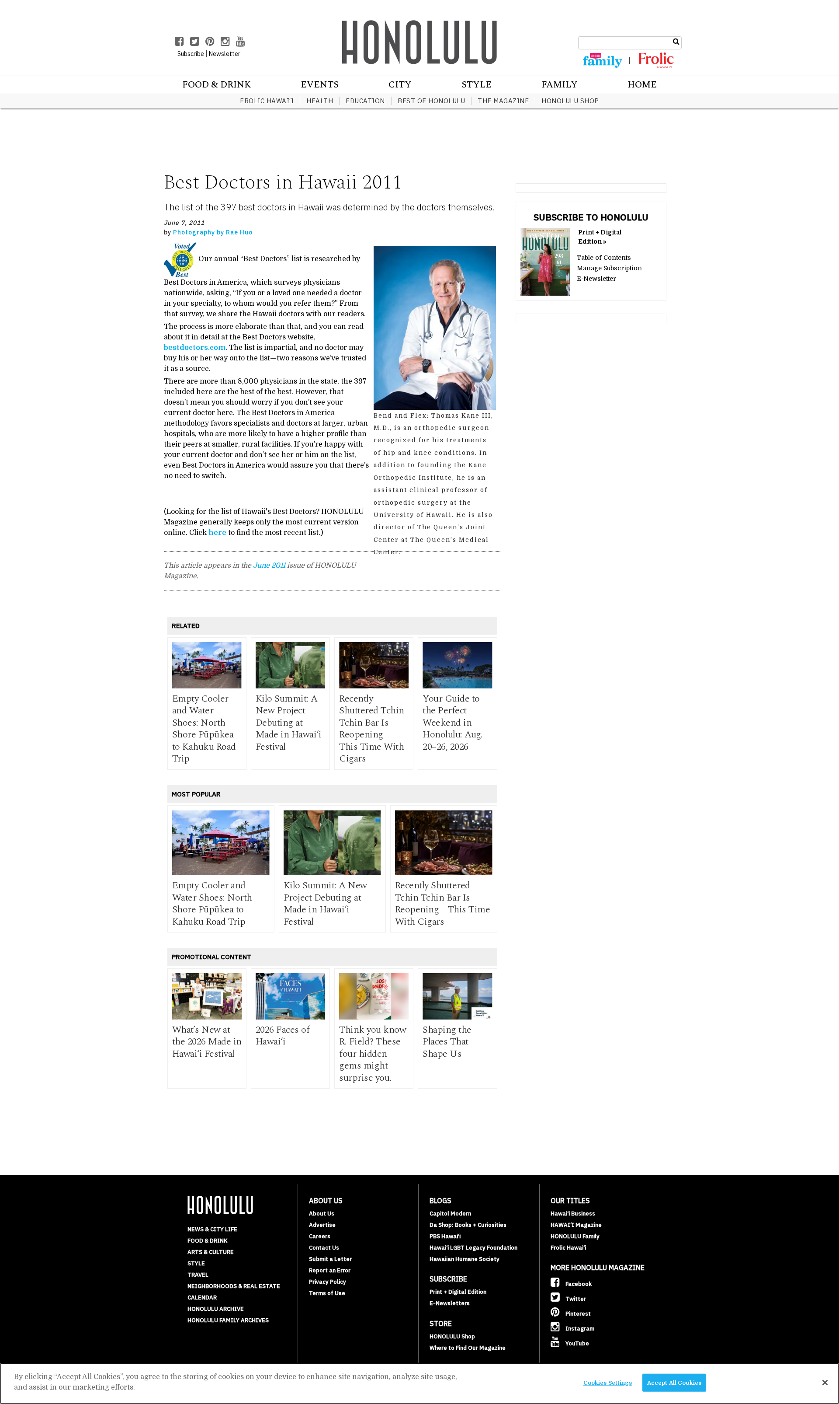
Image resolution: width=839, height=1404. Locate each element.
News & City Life (212, 1229)
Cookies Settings (607, 1383)
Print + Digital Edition (458, 1292)
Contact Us (324, 1247)
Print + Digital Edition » (599, 237)
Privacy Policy (327, 1281)
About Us (321, 1213)
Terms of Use (327, 1293)
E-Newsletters (450, 1303)
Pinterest (577, 1313)
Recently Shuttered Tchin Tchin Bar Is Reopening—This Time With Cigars (371, 729)
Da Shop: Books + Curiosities (468, 1225)
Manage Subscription (609, 268)
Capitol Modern (450, 1213)
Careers (319, 1236)
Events (320, 85)
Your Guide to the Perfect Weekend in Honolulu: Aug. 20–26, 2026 (452, 723)
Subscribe (190, 54)
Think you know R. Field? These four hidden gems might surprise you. (372, 1054)
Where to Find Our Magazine (468, 1348)
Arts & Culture (210, 1252)
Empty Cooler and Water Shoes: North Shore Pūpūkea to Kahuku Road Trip (204, 729)
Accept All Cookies (674, 1383)
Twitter (575, 1299)
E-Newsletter (596, 278)
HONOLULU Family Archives (228, 1320)
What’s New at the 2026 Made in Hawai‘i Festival (207, 1042)
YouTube (576, 1343)
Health (319, 101)
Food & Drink (216, 85)
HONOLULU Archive (215, 1309)
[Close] (825, 1382)
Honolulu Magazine (419, 42)
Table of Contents (604, 257)
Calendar (202, 1297)
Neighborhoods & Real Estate (233, 1286)
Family (559, 85)
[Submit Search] (676, 41)
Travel (197, 1274)
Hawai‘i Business (573, 1213)
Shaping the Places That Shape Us (447, 1042)
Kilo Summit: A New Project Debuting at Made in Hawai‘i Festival (289, 723)
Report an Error (329, 1270)
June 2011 (269, 565)
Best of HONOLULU (431, 101)
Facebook (578, 1284)
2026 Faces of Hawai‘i (283, 1036)
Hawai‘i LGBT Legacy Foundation (473, 1247)
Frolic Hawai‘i (267, 101)
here (217, 533)
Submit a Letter (330, 1259)
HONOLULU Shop (570, 101)
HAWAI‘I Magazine (576, 1225)
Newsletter (224, 54)
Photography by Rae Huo (213, 232)
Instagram (579, 1328)
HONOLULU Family (575, 1236)
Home (642, 85)
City (400, 85)
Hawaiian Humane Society (464, 1259)
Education (365, 101)
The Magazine (503, 101)
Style (476, 85)
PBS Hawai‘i (445, 1236)
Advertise (322, 1225)
